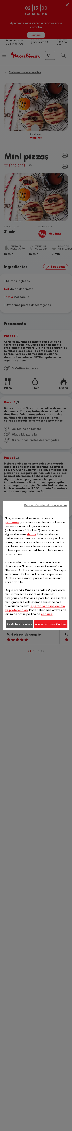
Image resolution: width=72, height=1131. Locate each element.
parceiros (12, 522)
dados (31, 534)
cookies (46, 614)
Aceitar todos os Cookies (50, 624)
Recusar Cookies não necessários (45, 505)
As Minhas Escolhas (19, 624)
